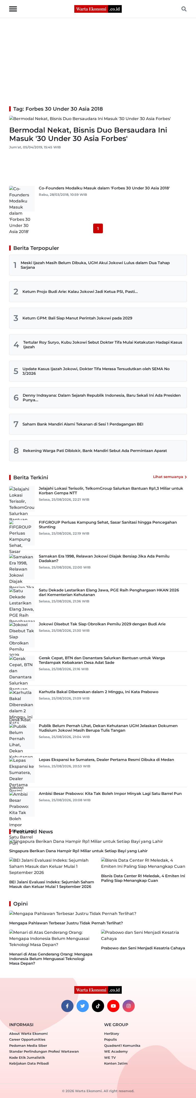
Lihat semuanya (168, 476)
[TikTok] (98, 1006)
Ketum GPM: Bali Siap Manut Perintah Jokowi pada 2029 (77, 318)
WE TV (110, 1057)
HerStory (111, 1033)
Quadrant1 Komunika (122, 1045)
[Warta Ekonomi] (98, 8)
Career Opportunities (27, 1039)
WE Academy (116, 1051)
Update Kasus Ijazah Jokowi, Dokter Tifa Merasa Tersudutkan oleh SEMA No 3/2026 (96, 371)
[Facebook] (67, 1006)
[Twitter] (83, 1006)
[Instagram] (128, 1006)
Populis (110, 1039)
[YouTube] (113, 1006)
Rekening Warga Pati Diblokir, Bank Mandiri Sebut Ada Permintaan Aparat (95, 450)
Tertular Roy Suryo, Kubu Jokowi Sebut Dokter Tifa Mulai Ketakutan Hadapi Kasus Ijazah (102, 344)
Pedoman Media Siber (28, 1045)
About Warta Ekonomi (28, 1033)
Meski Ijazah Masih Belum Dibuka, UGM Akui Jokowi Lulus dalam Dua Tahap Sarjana (95, 265)
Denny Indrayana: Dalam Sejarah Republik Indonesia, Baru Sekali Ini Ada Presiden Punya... (102, 397)
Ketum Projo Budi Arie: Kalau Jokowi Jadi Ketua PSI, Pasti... (80, 291)
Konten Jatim (116, 1063)
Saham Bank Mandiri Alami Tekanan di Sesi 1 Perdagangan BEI (82, 424)
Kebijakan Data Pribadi (29, 1063)
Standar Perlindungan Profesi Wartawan (44, 1051)
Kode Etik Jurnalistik (27, 1057)
